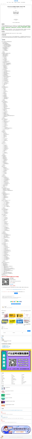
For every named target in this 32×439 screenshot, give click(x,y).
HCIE (22, 375)
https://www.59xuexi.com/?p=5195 (17, 289)
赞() (16, 293)
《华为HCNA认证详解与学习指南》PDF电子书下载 (16, 6)
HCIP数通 (2, 379)
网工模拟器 (15, 2)
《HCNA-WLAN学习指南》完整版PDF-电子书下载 (25, 310)
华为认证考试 (23, 377)
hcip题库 (12, 377)
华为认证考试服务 (23, 2)
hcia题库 (22, 378)
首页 (7, 2)
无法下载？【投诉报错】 (12, 285)
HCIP (1, 374)
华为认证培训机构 (3, 378)
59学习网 (16, 0)
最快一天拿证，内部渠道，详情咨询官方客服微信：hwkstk (19, 291)
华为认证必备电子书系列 (13, 379)
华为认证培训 (23, 376)
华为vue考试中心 (13, 376)
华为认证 (10, 2)
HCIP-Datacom (2, 377)
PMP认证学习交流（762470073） (5, 347)
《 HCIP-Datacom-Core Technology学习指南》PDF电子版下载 (27, 324)
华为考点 (2, 376)
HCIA (11, 374)
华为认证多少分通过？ (4, 310)
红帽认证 (12, 2)
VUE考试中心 (12, 375)
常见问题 (19, 2)
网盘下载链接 (11, 284)
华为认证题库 (2, 375)
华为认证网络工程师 (13, 378)
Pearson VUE (23, 379)
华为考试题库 (23, 374)
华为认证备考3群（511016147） (5, 345)
